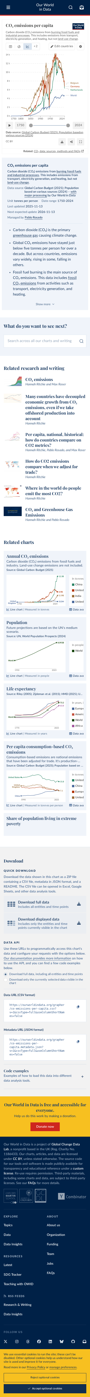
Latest (8, 1265)
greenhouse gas (25, 235)
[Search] (70, 7)
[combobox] (70, 7)
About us (53, 1225)
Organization (56, 1235)
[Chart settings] (80, 46)
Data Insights (13, 1244)
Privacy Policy (36, 1367)
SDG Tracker (12, 1274)
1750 (20, 125)
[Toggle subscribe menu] (81, 7)
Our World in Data (45, 7)
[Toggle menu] (8, 7)
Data (7, 1235)
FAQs (32, 1183)
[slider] (31, 125)
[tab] (10, 46)
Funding (52, 1244)
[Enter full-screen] (80, 141)
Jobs (50, 1263)
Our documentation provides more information (37, 958)
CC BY (9, 141)
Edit (63, 46)
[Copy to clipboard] (73, 1007)
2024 (78, 125)
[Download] (62, 141)
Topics (8, 1225)
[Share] (71, 141)
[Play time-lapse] (9, 125)
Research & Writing (17, 1305)
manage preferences (63, 1367)
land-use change (18, 182)
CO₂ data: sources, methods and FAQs (57, 151)
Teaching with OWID (18, 1284)
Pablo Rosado (33, 217)
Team (50, 1254)
